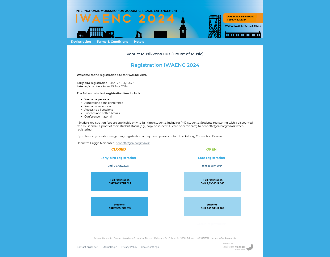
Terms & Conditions (112, 42)
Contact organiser (87, 247)
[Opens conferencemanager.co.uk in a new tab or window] (238, 247)
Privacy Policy (129, 247)
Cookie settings (150, 247)
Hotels (139, 42)
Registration (81, 42)
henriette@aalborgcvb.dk (133, 143)
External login (109, 247)
